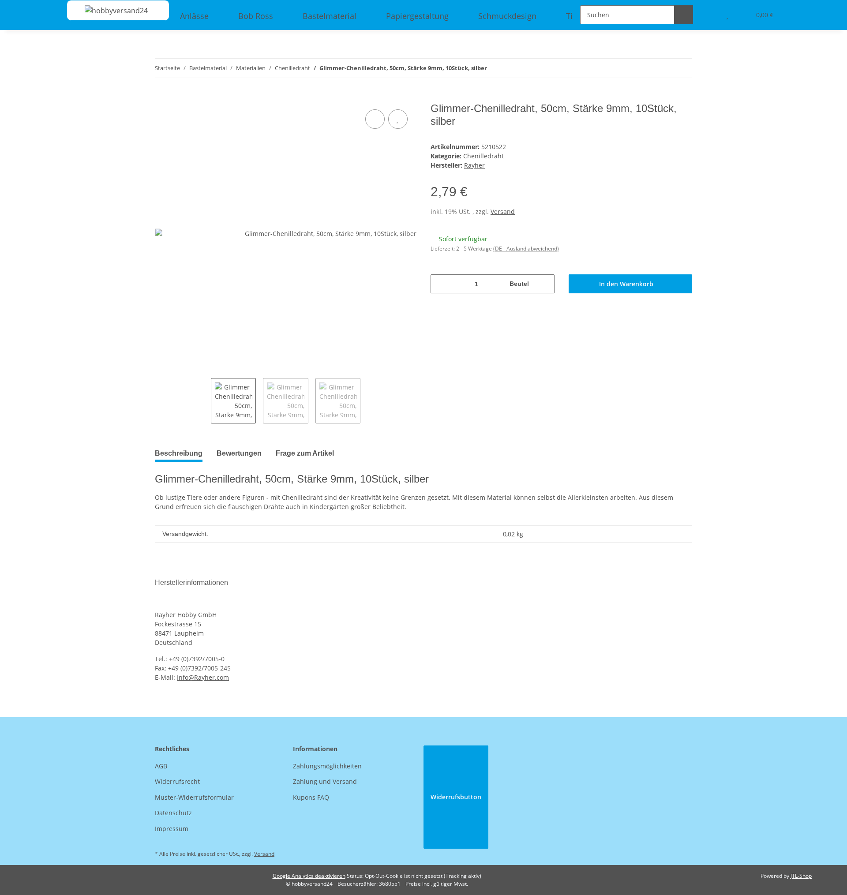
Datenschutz (173, 813)
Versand (503, 211)
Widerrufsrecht (177, 781)
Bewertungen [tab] (239, 453)
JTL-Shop (801, 876)
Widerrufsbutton (456, 797)
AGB (161, 766)
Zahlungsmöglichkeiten (327, 766)
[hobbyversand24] (107, 10)
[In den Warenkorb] (162, 97)
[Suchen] (683, 14)
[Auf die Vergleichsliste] (375, 119)
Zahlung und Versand (325, 781)
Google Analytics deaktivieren (309, 876)
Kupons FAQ (311, 797)
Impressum (171, 828)
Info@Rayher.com (203, 677)
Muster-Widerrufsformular (194, 797)
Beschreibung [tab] (178, 453)
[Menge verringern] (440, 284)
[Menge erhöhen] (544, 284)
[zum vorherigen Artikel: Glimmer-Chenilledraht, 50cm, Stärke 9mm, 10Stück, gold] (663, 68)
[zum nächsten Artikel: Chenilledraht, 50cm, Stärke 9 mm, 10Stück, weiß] (682, 68)
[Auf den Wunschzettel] (398, 119)
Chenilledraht (483, 156)
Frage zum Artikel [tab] (305, 453)
